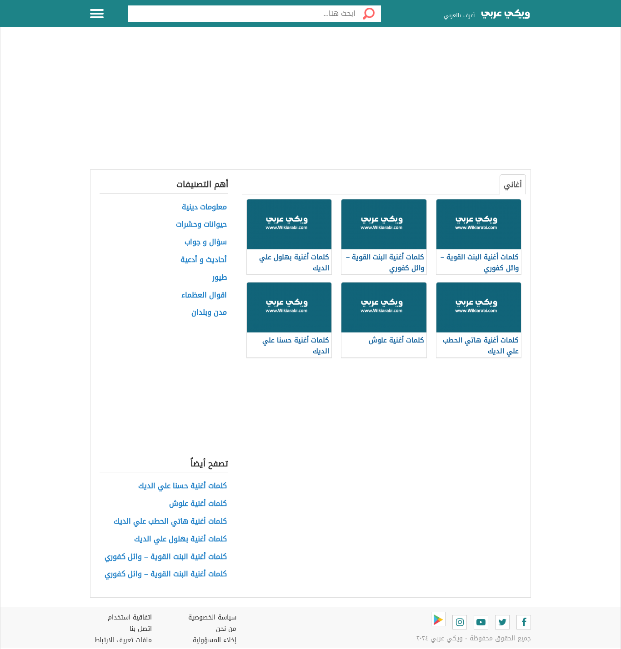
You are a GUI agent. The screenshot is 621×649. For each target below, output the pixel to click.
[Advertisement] (310, 103)
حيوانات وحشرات (201, 224)
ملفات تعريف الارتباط (123, 640)
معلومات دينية (204, 207)
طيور (219, 277)
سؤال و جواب (206, 242)
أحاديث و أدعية (203, 260)
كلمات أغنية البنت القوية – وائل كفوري (166, 557)
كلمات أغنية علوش (198, 503)
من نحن (226, 628)
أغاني (513, 184)
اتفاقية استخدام (130, 617)
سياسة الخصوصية (212, 617)
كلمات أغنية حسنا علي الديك (182, 486)
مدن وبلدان (209, 312)
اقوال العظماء (204, 295)
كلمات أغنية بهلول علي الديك (180, 539)
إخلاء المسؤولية (214, 640)
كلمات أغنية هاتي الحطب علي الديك (170, 521)
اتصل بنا (141, 628)
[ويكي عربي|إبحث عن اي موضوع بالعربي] (505, 15)
